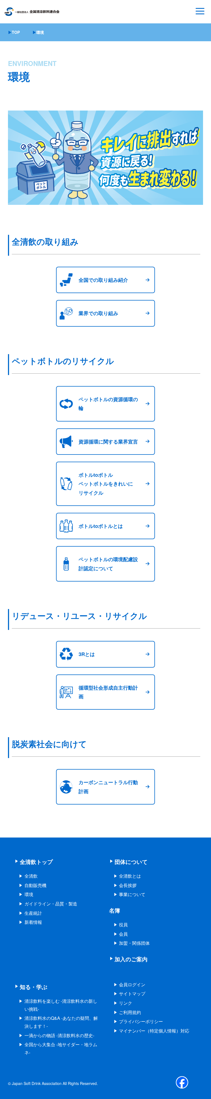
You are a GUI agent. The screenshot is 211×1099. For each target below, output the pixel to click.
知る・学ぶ (33, 987)
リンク (125, 1003)
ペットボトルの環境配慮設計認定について (108, 564)
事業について (132, 894)
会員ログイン (132, 984)
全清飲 (31, 876)
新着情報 (33, 922)
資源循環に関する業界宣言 (108, 441)
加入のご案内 (131, 959)
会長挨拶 (128, 885)
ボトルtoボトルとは (101, 526)
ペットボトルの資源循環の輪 (108, 404)
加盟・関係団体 (134, 943)
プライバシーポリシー (141, 1021)
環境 (28, 894)
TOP (16, 32)
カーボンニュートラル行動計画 (108, 787)
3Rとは (87, 654)
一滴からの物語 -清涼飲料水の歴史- (59, 1035)
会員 (123, 934)
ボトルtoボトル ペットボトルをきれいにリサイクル (106, 483)
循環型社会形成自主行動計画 (108, 692)
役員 (123, 924)
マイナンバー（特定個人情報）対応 (154, 1031)
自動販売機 (35, 885)
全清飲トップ (36, 862)
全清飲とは (130, 876)
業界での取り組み (98, 313)
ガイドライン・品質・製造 (50, 903)
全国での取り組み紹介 (103, 279)
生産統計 (33, 913)
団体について (131, 862)
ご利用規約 (130, 1012)
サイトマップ (132, 993)
